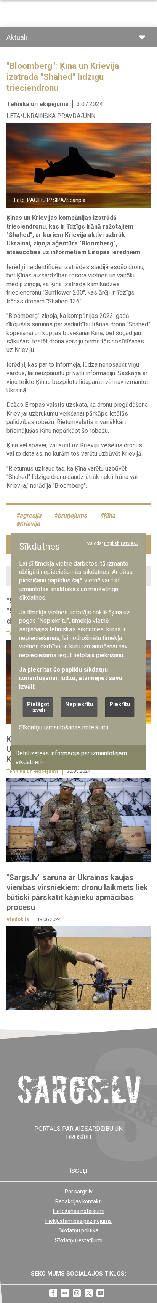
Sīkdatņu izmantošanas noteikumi (63, 727)
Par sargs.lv (79, 1192)
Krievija (29, 524)
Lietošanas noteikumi (78, 1211)
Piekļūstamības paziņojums (78, 1221)
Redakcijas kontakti (78, 1201)
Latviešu (129, 543)
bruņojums (72, 515)
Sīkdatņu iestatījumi (79, 1240)
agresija (30, 515)
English (112, 543)
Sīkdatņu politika (78, 1230)
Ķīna (109, 515)
